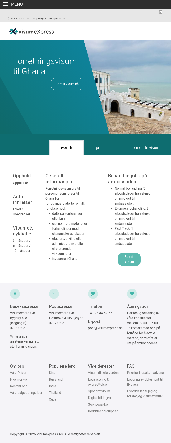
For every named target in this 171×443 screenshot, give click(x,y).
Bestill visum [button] (129, 259)
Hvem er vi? (18, 379)
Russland (56, 379)
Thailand (55, 393)
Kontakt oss (19, 386)
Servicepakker (98, 404)
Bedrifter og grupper (103, 411)
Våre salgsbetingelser (26, 393)
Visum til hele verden (103, 373)
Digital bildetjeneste (102, 398)
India (52, 386)
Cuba (52, 399)
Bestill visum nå (67, 84)
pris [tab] (99, 147)
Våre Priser (18, 373)
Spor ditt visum (99, 391)
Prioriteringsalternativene (145, 373)
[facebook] (160, 14)
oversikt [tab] (66, 147)
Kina (52, 373)
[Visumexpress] (28, 30)
